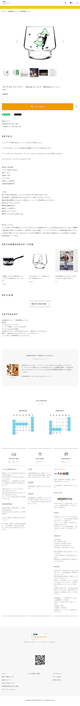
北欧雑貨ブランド (13, 11)
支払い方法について (8, 683)
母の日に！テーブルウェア (39, 331)
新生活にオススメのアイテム (16, 333)
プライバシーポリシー (9, 689)
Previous (17, 41)
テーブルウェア (7, 324)
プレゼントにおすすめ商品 (10, 329)
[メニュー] (77, 3)
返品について (6, 121)
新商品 (4, 322)
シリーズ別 (5, 335)
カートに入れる (39, 107)
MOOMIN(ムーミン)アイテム (20, 335)
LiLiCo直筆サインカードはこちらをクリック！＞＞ (37, 376)
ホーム (3, 11)
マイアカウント (57, 673)
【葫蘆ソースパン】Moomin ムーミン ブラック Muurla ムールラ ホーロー (13, 278)
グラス (16, 324)
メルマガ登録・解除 (33, 673)
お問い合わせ (57, 680)
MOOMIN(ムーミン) (25, 11)
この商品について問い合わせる (11, 126)
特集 (3, 333)
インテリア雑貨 (7, 327)
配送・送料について (8, 677)
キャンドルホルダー (20, 327)
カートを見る (57, 677)
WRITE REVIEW (39, 304)
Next (62, 41)
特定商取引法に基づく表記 (10, 124)
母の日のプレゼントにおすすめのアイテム (15, 331)
